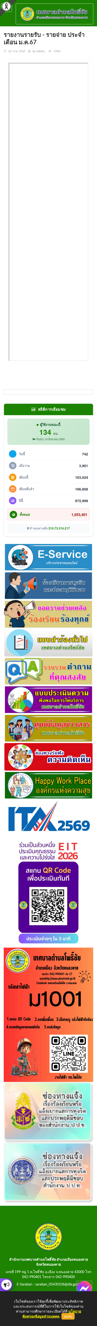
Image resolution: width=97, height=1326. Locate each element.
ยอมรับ (68, 1316)
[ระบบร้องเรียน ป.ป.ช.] (6, 1284)
